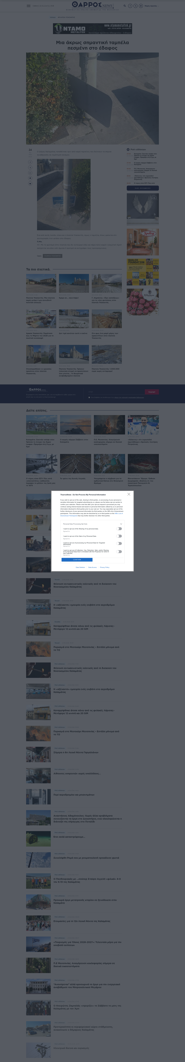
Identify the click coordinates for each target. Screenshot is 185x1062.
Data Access (92, 567)
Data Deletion (80, 567)
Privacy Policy (104, 567)
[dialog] (92, 531)
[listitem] (92, 524)
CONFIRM (77, 559)
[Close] (130, 495)
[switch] (119, 528)
